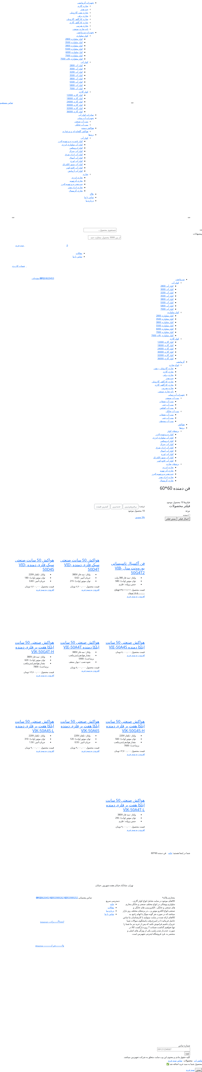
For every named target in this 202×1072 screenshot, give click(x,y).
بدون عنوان (123, 108)
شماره (125, 121)
